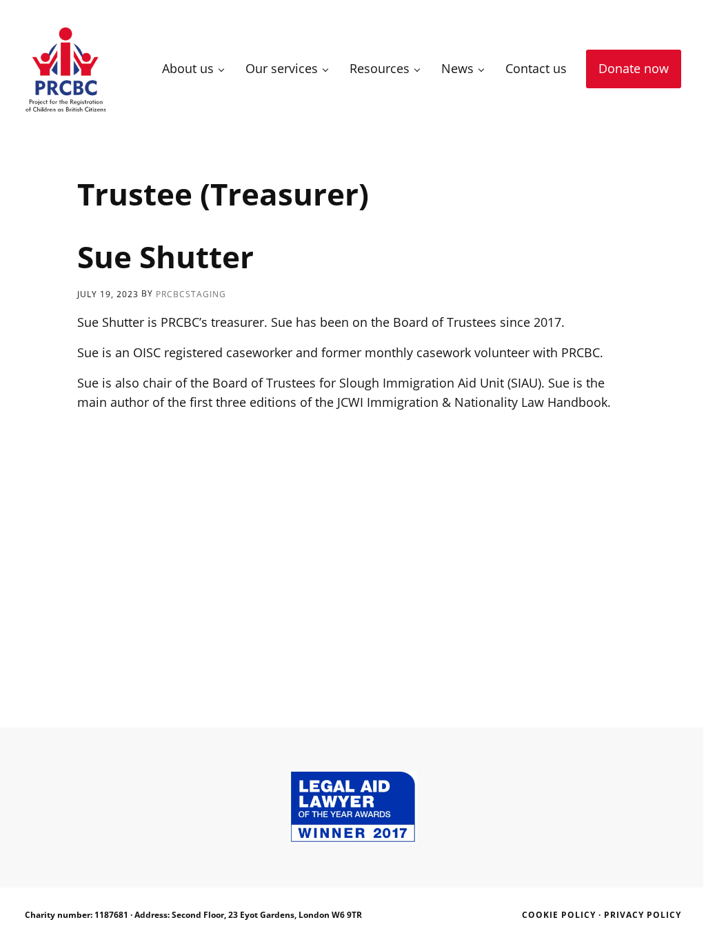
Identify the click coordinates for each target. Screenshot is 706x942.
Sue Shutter (165, 257)
